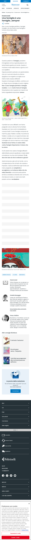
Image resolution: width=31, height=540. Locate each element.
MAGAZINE (15, 1)
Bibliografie (22, 274)
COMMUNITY (26, 1)
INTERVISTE (16, 8)
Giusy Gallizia (14, 315)
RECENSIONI (9, 8)
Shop (3, 466)
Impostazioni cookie (15, 533)
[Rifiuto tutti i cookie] (29, 503)
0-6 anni (15, 274)
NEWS (3, 8)
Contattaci (15, 391)
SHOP (5, 1)
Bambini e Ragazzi (6, 274)
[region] (15, 520)
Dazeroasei (13, 280)
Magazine (5, 468)
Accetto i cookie (15, 537)
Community (5, 471)
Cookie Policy (25, 530)
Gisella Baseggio (15, 295)
